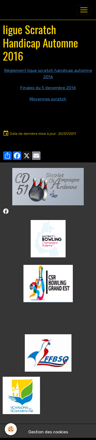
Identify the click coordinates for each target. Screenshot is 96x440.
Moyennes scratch (48, 98)
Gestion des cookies (48, 431)
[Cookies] (11, 429)
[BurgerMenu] (83, 10)
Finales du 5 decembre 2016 (48, 87)
